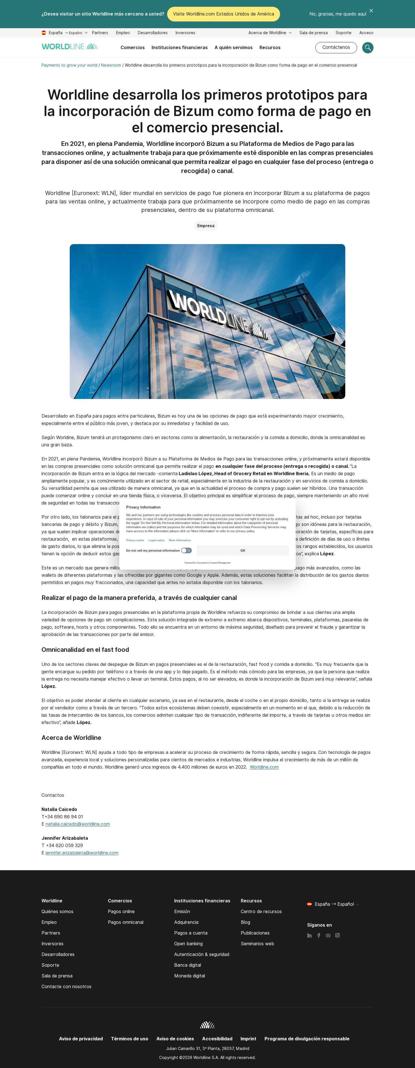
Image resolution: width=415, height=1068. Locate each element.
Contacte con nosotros (66, 986)
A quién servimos (234, 47)
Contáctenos (336, 47)
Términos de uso (129, 1038)
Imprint (248, 1038)
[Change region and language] (357, 904)
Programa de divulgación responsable (307, 1038)
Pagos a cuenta (190, 933)
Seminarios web (257, 943)
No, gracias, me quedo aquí (337, 14)
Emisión (182, 911)
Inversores (185, 33)
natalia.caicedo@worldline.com (78, 824)
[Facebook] (318, 935)
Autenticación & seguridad (201, 954)
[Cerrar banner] (371, 14)
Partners (100, 32)
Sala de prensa (314, 32)
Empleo (123, 33)
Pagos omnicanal (125, 922)
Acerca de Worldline (267, 32)
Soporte (343, 33)
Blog (245, 922)
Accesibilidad (217, 1038)
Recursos (270, 47)
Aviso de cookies (175, 1038)
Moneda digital (189, 976)
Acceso (366, 32)
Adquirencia (186, 922)
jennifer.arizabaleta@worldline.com (82, 853)
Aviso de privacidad (81, 1038)
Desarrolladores (153, 33)
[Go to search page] (368, 47)
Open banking (188, 943)
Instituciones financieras (180, 47)
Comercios (133, 47)
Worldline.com (264, 767)
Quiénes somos (57, 911)
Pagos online (121, 911)
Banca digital (187, 965)
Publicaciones (255, 933)
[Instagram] (337, 935)
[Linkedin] (309, 935)
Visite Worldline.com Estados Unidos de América (223, 14)
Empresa (206, 225)
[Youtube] (328, 935)
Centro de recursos (261, 911)
